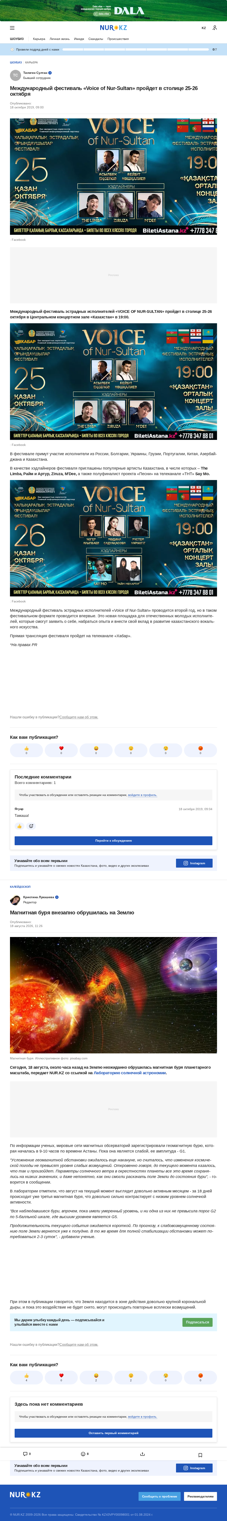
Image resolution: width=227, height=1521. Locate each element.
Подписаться (197, 1322)
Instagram (197, 863)
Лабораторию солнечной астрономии (130, 1073)
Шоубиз (17, 39)
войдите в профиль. (142, 795)
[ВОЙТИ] (214, 28)
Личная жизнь (60, 39)
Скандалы (95, 39)
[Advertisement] (113, 275)
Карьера (39, 39)
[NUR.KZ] (113, 28)
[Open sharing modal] (142, 1454)
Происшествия (118, 39)
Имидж (79, 39)
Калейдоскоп (20, 886)
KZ (204, 28)
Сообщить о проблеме (159, 1496)
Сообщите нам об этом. (78, 717)
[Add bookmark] (200, 1455)
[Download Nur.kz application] (113, 10)
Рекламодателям (200, 1496)
